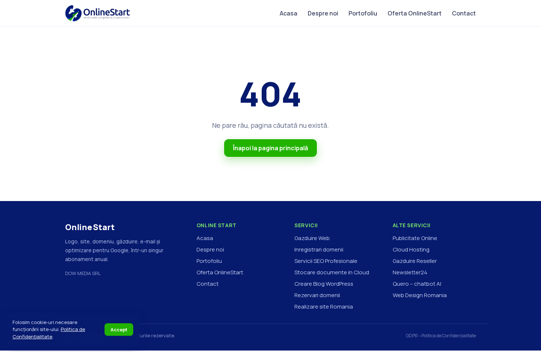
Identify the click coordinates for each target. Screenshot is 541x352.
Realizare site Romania (323, 306)
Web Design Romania (420, 295)
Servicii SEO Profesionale (325, 261)
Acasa (288, 13)
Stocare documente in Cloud (331, 272)
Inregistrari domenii (318, 249)
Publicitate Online (415, 238)
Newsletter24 (410, 272)
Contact (464, 13)
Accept (118, 329)
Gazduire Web (312, 238)
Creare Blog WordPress (323, 284)
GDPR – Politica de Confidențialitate (441, 335)
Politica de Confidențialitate (49, 333)
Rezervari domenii (317, 295)
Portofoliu (363, 13)
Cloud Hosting (411, 249)
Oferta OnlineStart (415, 13)
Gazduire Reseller (415, 261)
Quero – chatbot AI (417, 284)
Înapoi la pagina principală (270, 148)
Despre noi (323, 13)
